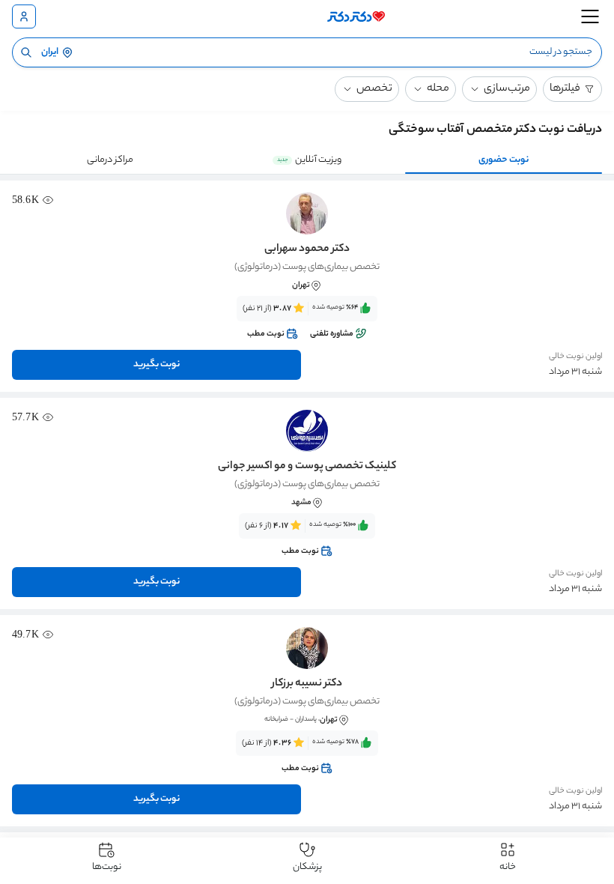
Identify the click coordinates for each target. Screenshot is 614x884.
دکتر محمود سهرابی (307, 249)
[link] (307, 321)
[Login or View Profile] (24, 16)
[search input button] (26, 52)
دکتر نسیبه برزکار (307, 684)
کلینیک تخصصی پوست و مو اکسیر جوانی (307, 467)
